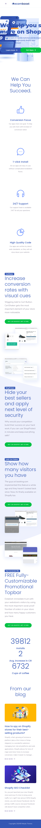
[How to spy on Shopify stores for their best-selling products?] (20, 713)
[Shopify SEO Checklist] (20, 774)
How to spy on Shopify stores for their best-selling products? (18, 730)
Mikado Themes (27, 824)
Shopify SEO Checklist (17, 787)
